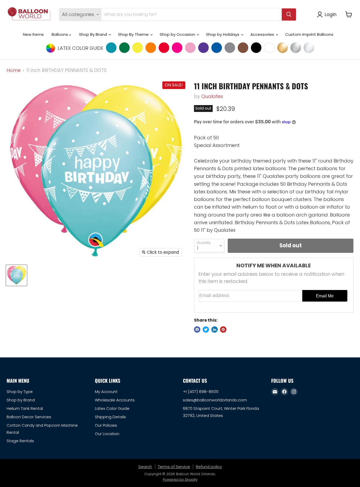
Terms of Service (174, 466)
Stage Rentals (20, 441)
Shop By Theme (134, 34)
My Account (106, 391)
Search (145, 466)
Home (14, 70)
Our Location (107, 433)
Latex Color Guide (112, 408)
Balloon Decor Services (29, 417)
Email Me (325, 295)
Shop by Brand (21, 400)
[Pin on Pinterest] (223, 329)
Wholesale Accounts (115, 400)
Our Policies (106, 425)
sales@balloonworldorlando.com (215, 400)
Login (331, 14)
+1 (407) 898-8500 (200, 391)
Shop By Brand (93, 34)
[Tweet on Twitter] (206, 329)
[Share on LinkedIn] (214, 329)
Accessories (262, 34)
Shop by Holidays (223, 34)
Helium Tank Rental (25, 408)
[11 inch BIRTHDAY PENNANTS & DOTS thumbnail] (16, 275)
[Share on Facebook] (197, 329)
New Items (33, 34)
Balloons (60, 34)
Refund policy (209, 466)
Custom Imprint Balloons (309, 34)
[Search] (289, 14)
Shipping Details (110, 417)
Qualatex (212, 96)
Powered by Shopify (180, 479)
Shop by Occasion (178, 34)
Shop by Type (20, 391)
